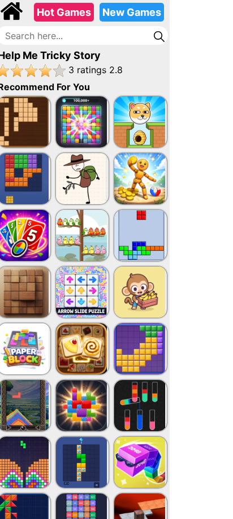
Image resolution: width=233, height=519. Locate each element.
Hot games (64, 12)
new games (131, 12)
